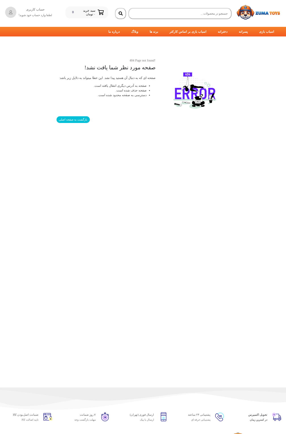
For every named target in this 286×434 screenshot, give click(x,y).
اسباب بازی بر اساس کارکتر (188, 31)
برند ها (154, 31)
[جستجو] (120, 13)
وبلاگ (134, 31)
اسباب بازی (266, 31)
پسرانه (243, 31)
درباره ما (114, 31)
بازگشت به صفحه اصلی (73, 119)
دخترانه (222, 31)
